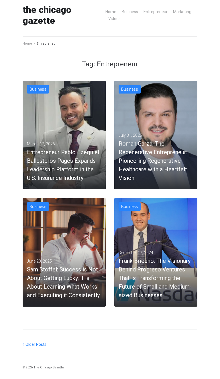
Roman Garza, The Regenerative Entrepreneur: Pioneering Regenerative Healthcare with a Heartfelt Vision (153, 160)
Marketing (182, 11)
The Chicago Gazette (47, 15)
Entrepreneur (156, 11)
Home (110, 11)
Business (130, 11)
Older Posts (34, 344)
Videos (114, 18)
